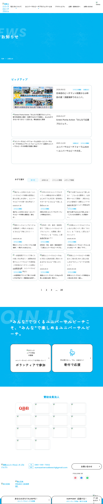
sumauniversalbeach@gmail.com (48, 467)
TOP (2, 59)
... (56, 289)
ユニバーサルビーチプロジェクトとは (38, 6)
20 (61, 289)
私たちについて (16, 6)
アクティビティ (60, 6)
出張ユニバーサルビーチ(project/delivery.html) (26, 500)
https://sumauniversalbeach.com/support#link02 (72, 358)
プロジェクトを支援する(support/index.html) (30, 358)
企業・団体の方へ (74, 6)
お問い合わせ (88, 6)
